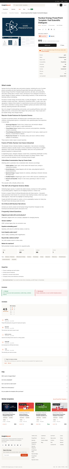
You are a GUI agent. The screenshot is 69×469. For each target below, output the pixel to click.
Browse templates (45, 51)
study (4, 419)
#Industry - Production (9, 256)
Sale (20, 9)
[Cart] (61, 5)
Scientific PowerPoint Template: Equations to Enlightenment (41, 415)
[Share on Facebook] (51, 29)
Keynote (13, 9)
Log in (65, 5)
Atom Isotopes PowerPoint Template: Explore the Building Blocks (9, 415)
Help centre (53, 438)
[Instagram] (14, 445)
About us (43, 438)
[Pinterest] (12, 445)
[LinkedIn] (9, 445)
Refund (61, 442)
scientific (11, 417)
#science (29, 256)
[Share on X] (46, 29)
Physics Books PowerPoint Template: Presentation (59, 415)
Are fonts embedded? (7, 380)
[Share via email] (54, 29)
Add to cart (47, 45)
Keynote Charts (35, 459)
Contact (65, 1)
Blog (42, 442)
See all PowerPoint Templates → (60, 399)
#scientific (14, 259)
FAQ (51, 442)
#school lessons (62, 256)
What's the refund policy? (8, 387)
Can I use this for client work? (9, 383)
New (24, 9)
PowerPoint (5, 9)
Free (30, 9)
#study (41, 256)
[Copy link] (43, 29)
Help (62, 1)
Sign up (9, 363)
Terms (61, 438)
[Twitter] (3, 445)
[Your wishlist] (58, 5)
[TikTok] (20, 445)
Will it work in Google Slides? (9, 376)
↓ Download (42, 427)
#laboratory (54, 256)
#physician (48, 256)
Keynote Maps (35, 453)
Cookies (62, 444)
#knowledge (35, 256)
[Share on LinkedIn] (48, 29)
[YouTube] (17, 445)
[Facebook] (6, 445)
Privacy (61, 440)
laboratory (5, 417)
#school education (6, 259)
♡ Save (62, 45)
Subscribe (24, 455)
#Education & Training (21, 256)
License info (53, 444)
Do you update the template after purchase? (12, 391)
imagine (6, 5)
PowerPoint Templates (14, 12)
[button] (18, 32)
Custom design (44, 440)
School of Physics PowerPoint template (24, 415)
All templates (4, 12)
